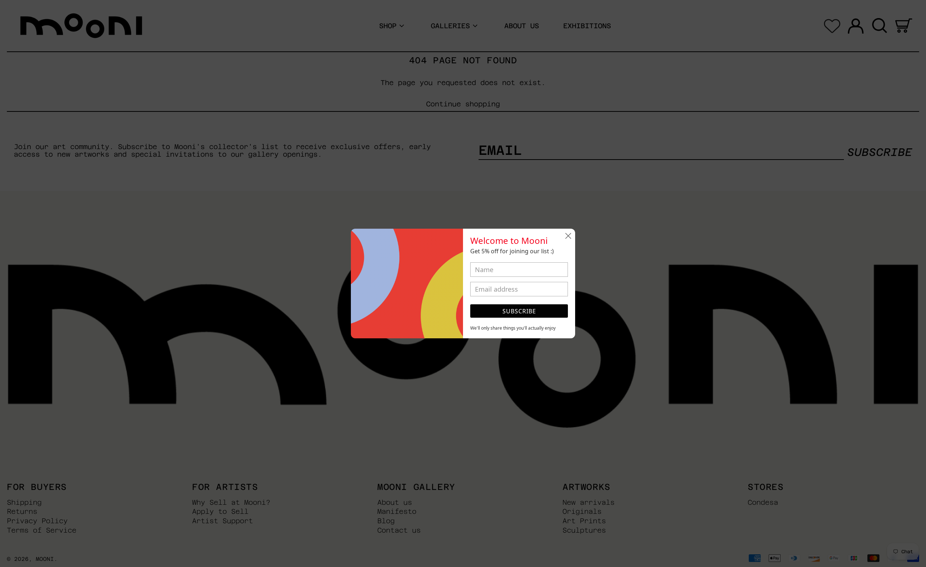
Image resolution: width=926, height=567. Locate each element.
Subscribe (519, 311)
